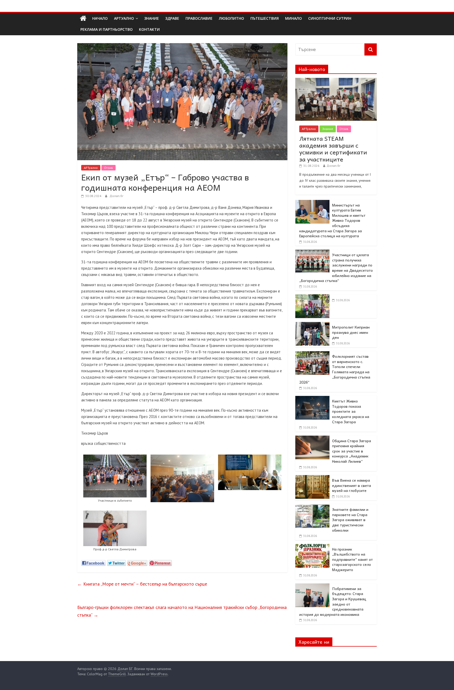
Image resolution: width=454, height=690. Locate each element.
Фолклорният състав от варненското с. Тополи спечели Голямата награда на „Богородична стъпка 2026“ (334, 369)
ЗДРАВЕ (172, 18)
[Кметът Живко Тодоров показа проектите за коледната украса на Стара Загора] (312, 398)
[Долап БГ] (83, 18)
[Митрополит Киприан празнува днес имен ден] (312, 325)
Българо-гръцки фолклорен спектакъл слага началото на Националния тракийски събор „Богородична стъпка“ (182, 611)
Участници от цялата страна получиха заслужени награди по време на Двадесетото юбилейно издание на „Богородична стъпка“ (336, 267)
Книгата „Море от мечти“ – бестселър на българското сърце (142, 584)
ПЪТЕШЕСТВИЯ (264, 18)
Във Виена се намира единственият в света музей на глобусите (351, 485)
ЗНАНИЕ (151, 18)
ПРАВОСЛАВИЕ (199, 18)
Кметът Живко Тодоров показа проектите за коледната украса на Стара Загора (350, 411)
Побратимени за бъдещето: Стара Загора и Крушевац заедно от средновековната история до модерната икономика (332, 601)
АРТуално (124, 18)
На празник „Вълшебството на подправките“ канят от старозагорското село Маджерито (352, 559)
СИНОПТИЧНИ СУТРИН (329, 18)
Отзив (108, 168)
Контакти (149, 29)
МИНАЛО (293, 18)
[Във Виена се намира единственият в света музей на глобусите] (312, 478)
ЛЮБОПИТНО (231, 18)
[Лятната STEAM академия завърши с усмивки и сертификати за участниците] (336, 80)
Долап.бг (116, 196)
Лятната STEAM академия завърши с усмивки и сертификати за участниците (333, 149)
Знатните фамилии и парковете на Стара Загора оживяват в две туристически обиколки (350, 519)
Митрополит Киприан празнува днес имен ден (351, 332)
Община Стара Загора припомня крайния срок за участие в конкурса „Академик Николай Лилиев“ (351, 451)
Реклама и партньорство (106, 29)
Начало (100, 18)
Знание (327, 129)
